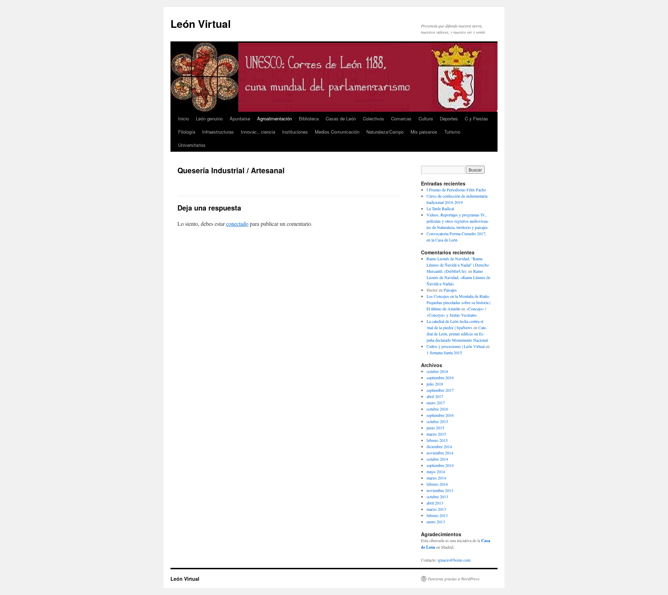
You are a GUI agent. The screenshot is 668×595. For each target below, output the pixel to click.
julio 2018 (435, 384)
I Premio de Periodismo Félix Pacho (456, 189)
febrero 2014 (437, 484)
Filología (186, 131)
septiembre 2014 (440, 465)
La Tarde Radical (440, 208)
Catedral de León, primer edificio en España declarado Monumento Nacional (457, 334)
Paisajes (450, 290)
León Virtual (200, 23)
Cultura (426, 118)
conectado (237, 223)
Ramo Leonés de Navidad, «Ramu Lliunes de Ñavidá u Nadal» (458, 277)
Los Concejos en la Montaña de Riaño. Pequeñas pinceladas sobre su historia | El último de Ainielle (458, 302)
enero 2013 (436, 521)
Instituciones (295, 131)
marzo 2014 (436, 478)
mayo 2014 (436, 471)
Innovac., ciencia (258, 131)
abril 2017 (435, 396)
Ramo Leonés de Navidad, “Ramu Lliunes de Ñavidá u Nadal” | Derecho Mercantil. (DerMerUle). (458, 265)
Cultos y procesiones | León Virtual (456, 346)
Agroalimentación (274, 118)
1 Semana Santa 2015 (444, 352)
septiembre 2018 (440, 377)
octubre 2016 (437, 409)
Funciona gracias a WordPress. (454, 578)
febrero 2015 (437, 440)
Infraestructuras (218, 131)
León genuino (209, 118)
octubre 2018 (437, 371)
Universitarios (192, 145)
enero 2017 (436, 402)
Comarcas (401, 118)
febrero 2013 (437, 515)
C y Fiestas (476, 118)
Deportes (449, 118)
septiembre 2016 (440, 415)
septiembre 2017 (440, 390)
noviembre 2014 (440, 452)
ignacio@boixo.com (454, 560)
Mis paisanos (424, 131)
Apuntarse (240, 118)
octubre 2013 (437, 496)
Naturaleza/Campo (385, 131)
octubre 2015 (437, 421)
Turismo (452, 131)
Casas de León (341, 118)
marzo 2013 (436, 509)
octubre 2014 (437, 459)
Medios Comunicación (337, 131)
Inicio (183, 118)
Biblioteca (309, 118)
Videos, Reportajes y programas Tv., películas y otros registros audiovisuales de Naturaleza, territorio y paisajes (458, 221)
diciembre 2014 (439, 446)
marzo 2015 (436, 434)
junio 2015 (435, 427)
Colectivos (373, 118)
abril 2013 (435, 503)
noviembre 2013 (440, 490)
